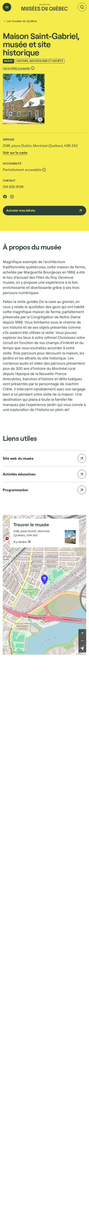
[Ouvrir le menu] (7, 7)
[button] (19, 68)
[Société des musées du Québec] (44, 7)
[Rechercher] (82, 7)
